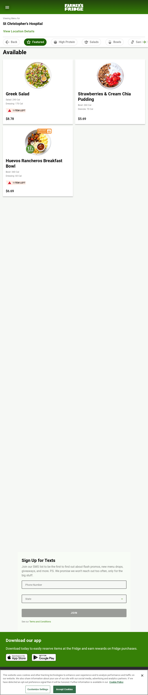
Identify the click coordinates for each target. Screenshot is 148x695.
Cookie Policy (116, 682)
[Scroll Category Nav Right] (144, 42)
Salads (94, 42)
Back (14, 42)
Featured (38, 42)
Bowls (117, 42)
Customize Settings (37, 689)
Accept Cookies (64, 689)
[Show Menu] (7, 7)
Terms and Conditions (40, 621)
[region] (74, 682)
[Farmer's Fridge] (74, 7)
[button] (29, 42)
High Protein (67, 42)
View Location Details (18, 31)
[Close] (142, 675)
